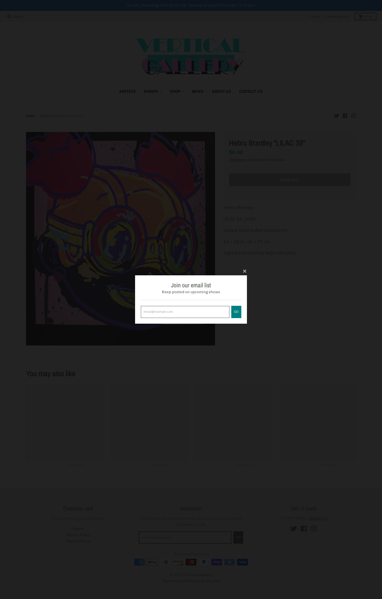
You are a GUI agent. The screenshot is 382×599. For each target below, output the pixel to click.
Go (236, 312)
